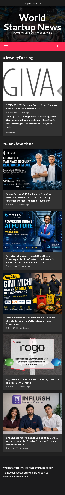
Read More (10, 132)
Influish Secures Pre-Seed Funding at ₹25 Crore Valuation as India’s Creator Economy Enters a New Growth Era (32, 441)
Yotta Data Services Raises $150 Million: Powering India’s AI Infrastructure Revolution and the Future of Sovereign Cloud (30, 259)
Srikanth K (12, 204)
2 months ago (23, 328)
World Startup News (32, 22)
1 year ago (25, 113)
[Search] (58, 46)
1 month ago (24, 204)
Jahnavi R (11, 328)
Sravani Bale (12, 113)
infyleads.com (45, 467)
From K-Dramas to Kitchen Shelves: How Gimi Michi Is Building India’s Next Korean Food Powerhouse (30, 321)
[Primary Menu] (6, 46)
